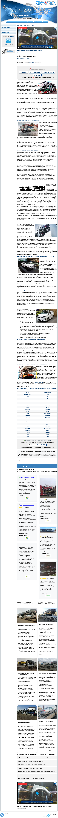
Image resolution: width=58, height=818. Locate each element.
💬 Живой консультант (48, 72)
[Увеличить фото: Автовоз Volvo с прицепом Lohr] (27, 719)
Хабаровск (27, 415)
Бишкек (27, 434)
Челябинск (47, 398)
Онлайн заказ (36, 21)
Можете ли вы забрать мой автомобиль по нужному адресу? (33, 757)
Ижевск (27, 424)
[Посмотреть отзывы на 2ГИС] (48, 488)
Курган (27, 400)
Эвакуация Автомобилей (6, 29)
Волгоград (27, 428)
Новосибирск (47, 405)
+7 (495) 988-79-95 (10, 51)
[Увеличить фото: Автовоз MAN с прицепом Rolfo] (27, 670)
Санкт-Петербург (47, 392)
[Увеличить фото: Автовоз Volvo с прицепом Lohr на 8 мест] (27, 622)
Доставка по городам (6, 27)
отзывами (31, 62)
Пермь (27, 396)
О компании (15, 21)
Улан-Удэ (47, 411)
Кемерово (27, 409)
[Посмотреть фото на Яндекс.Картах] (48, 530)
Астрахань (27, 430)
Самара (47, 430)
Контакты (44, 21)
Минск (47, 436)
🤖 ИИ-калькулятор (35, 72)
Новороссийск (47, 428)
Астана (47, 434)
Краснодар (47, 421)
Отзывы (29, 21)
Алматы (27, 436)
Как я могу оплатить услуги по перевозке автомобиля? (32, 775)
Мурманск (47, 417)
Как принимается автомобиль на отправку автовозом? (32, 764)
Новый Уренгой (47, 403)
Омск (28, 405)
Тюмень (47, 400)
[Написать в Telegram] (48, 816)
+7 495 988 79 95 (53, 814)
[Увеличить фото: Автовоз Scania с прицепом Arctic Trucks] (47, 621)
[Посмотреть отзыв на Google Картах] (27, 497)
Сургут (27, 403)
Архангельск (27, 419)
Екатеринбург (27, 398)
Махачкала (47, 426)
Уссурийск (47, 415)
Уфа (47, 396)
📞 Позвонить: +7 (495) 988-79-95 (37, 445)
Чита (28, 413)
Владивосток (27, 417)
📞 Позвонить (23, 72)
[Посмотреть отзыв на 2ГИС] (27, 576)
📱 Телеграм (37, 75)
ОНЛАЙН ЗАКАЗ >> (10, 50)
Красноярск (47, 409)
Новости (23, 21)
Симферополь (47, 424)
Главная (8, 21)
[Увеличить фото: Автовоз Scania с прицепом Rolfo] (47, 718)
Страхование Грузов (5, 32)
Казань (47, 394)
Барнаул (47, 407)
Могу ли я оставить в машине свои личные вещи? (31, 768)
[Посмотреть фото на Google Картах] (27, 477)
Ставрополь (47, 432)
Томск (27, 407)
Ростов (27, 421)
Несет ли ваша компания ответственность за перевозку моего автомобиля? (37, 771)
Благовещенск (47, 413)
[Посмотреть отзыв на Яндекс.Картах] (48, 555)
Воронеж (47, 419)
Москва (27, 392)
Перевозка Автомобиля (6, 24)
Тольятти (28, 432)
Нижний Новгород (27, 394)
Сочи (28, 426)
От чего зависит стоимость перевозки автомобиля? (31, 778)
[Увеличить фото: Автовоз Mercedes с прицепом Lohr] (47, 670)
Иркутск (27, 411)
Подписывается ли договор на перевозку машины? (31, 761)
